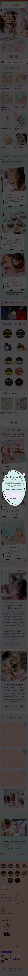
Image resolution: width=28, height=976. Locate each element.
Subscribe (13, 498)
